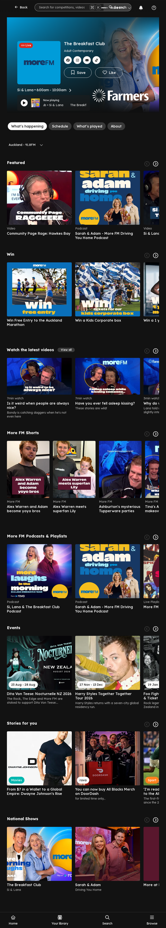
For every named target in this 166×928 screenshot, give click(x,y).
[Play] (24, 102)
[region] (83, 205)
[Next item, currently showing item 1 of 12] (155, 537)
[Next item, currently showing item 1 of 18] (155, 724)
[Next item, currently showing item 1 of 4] (155, 819)
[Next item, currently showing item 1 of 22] (155, 434)
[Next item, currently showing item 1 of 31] (155, 628)
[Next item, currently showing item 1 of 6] (155, 163)
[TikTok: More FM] (96, 60)
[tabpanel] (83, 526)
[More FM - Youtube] (87, 60)
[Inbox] (141, 8)
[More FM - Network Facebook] (68, 60)
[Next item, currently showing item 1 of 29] (155, 255)
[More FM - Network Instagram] (77, 60)
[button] (66, 350)
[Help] (154, 8)
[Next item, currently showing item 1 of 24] (155, 351)
